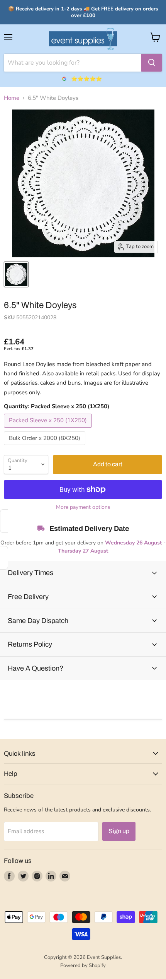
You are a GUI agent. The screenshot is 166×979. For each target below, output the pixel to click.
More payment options (83, 507)
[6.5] (16, 274)
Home (11, 98)
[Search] (151, 63)
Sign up (118, 831)
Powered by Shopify (83, 965)
